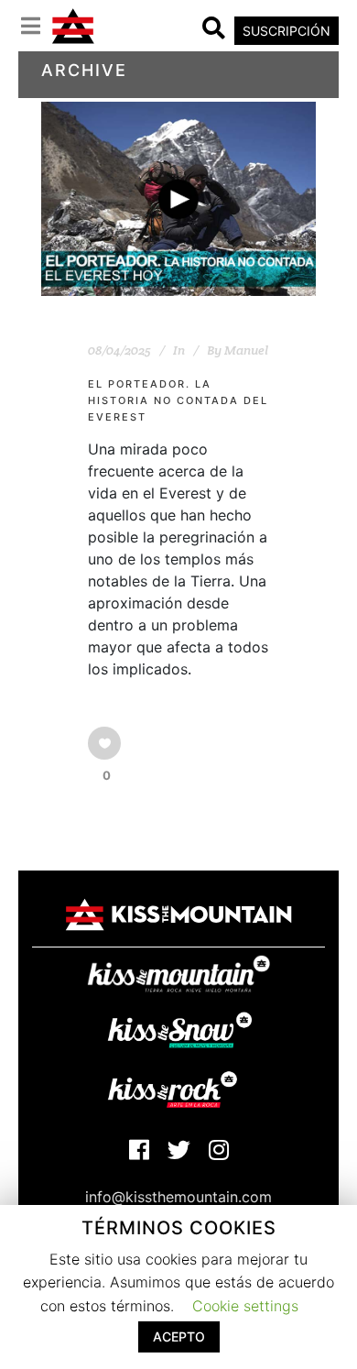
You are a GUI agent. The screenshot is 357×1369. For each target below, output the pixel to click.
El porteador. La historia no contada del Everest (178, 401)
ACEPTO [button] (179, 1336)
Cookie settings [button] (245, 1306)
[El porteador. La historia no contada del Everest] (178, 199)
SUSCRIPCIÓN (286, 30)
